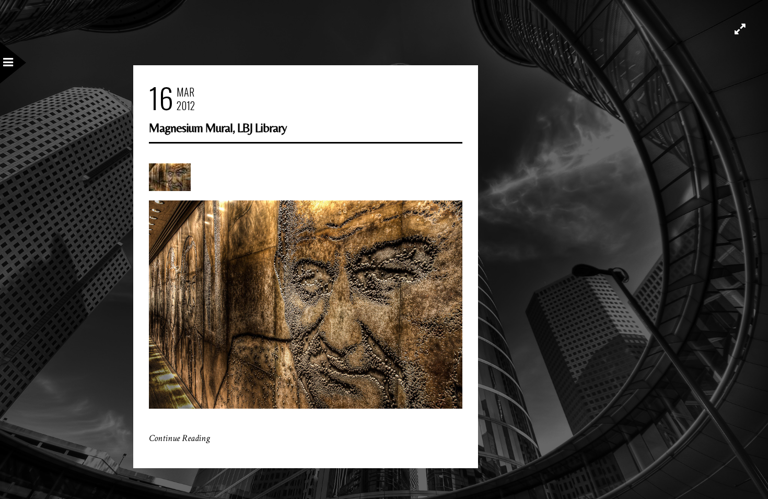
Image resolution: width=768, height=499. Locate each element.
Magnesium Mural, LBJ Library (218, 128)
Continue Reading (179, 438)
